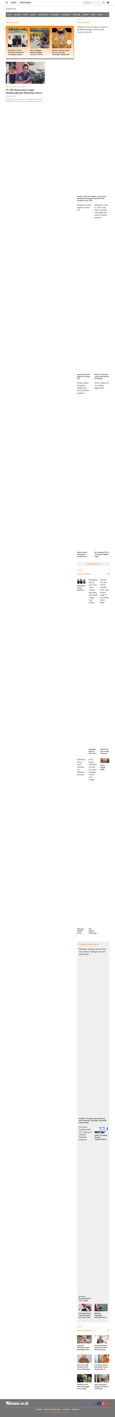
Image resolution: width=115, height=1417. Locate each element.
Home (9, 15)
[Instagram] (103, 1404)
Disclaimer (75, 1409)
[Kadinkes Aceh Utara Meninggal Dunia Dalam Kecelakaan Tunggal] (84, 1378)
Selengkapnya (92, 564)
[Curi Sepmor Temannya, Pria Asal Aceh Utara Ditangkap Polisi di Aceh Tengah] (93, 842)
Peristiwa (17, 15)
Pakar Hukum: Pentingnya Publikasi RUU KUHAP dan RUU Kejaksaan (83, 554)
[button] (103, 2)
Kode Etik (66, 1409)
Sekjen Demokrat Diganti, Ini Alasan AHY (83, 376)
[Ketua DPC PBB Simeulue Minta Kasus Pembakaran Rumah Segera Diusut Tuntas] (84, 1359)
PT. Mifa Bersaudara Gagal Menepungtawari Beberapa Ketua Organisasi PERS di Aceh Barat (24, 92)
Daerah (8, 87)
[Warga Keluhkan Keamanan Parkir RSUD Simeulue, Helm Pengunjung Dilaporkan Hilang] (101, 1339)
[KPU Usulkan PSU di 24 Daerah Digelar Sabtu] (101, 466)
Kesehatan (55, 15)
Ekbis (26, 15)
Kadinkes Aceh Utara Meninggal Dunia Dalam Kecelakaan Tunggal (83, 1387)
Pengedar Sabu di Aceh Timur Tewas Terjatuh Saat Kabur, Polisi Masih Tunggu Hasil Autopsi (93, 751)
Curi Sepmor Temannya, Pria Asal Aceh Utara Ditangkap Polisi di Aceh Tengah (93, 931)
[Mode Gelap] (108, 2)
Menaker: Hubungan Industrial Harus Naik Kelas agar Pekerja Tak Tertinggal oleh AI (100, 1315)
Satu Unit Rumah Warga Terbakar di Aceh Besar (101, 1387)
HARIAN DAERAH (25, 2)
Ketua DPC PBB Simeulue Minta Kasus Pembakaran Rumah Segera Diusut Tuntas (84, 1367)
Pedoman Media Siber (52, 1409)
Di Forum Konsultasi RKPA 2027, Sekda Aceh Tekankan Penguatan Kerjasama (85, 1298)
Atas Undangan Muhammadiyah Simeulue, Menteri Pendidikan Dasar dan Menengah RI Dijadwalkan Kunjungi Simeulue (17, 52)
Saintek (85, 15)
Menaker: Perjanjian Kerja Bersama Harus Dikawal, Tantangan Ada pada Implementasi (92, 1120)
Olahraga (76, 15)
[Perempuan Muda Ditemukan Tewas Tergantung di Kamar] (101, 1359)
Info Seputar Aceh (11, 96)
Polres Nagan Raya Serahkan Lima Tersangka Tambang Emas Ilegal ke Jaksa (104, 767)
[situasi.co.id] (11, 9)
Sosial (100, 15)
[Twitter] (99, 1404)
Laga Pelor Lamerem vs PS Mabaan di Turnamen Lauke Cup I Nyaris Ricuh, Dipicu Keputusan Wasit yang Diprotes (61, 52)
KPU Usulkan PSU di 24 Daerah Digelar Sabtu (101, 554)
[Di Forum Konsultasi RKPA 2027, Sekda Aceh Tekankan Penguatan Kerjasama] (85, 1210)
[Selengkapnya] (108, 574)
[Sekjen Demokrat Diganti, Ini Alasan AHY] (84, 288)
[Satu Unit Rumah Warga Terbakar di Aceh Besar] (101, 1378)
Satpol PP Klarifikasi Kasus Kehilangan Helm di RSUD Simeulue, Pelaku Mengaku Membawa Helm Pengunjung (84, 1348)
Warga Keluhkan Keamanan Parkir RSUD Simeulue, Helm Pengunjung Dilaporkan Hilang (101, 1348)
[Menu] (7, 2)
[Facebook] (95, 1404)
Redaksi (39, 1409)
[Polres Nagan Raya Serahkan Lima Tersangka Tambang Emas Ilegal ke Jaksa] (104, 760)
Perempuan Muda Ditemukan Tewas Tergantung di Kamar (101, 1367)
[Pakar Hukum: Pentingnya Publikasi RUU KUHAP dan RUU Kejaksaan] (84, 466)
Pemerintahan (43, 15)
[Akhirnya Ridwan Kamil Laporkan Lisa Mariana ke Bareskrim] (81, 842)
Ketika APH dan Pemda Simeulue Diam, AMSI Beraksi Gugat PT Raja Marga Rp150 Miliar (104, 751)
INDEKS (13, 2)
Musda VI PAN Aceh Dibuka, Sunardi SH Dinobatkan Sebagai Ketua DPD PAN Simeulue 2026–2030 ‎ (91, 198)
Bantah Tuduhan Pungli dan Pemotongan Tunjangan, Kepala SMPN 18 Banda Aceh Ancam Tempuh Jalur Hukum (39, 52)
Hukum (32, 15)
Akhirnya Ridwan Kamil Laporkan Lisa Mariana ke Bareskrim (81, 931)
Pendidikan (66, 15)
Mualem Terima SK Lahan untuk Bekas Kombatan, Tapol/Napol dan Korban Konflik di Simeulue (101, 376)
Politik (93, 15)
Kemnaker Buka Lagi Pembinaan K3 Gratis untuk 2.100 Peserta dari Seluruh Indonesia (85, 1315)
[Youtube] (107, 1404)
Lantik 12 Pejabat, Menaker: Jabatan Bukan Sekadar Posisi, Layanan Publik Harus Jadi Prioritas (100, 1137)
